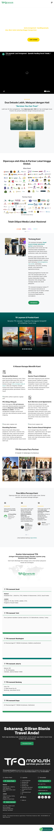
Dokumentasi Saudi (26, 792)
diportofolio (33, 538)
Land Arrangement (26, 780)
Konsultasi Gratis (27, 743)
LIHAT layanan (33, 39)
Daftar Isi (24, 800)
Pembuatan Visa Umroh (27, 787)
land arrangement (30, 28)
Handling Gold (25, 782)
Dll (22, 793)
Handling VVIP (25, 785)
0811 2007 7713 (41, 784)
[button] (25, 231)
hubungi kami (20, 39)
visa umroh (31, 264)
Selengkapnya (33, 302)
